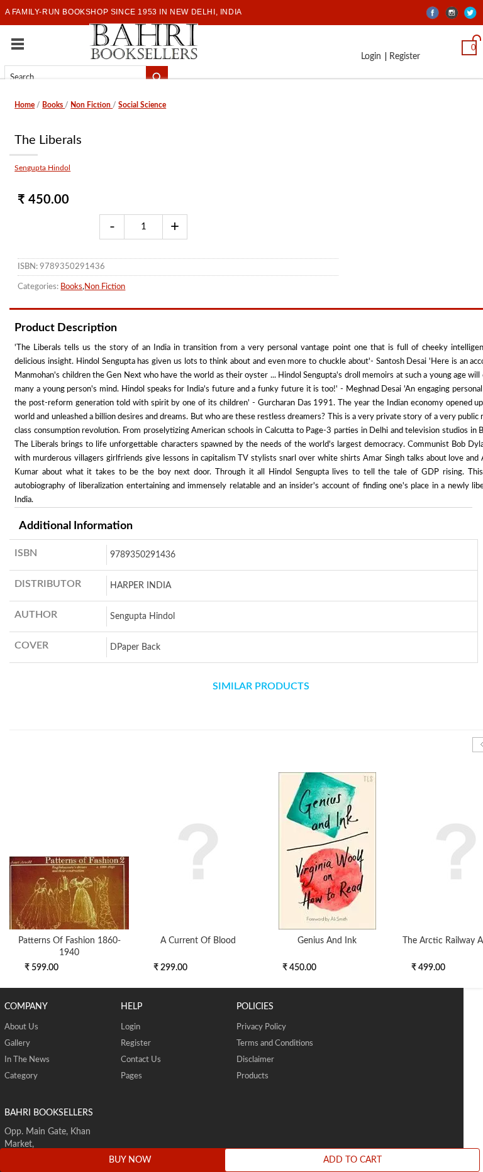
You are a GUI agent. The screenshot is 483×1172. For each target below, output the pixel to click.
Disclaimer (255, 1060)
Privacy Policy (261, 1027)
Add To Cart (352, 1160)
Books (53, 105)
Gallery (17, 1043)
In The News (27, 1060)
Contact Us (141, 1060)
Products (252, 1076)
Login (370, 57)
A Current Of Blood (198, 940)
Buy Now (130, 1160)
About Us (21, 1027)
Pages (131, 1076)
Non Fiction (91, 105)
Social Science (142, 105)
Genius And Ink (327, 940)
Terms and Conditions (274, 1043)
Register (400, 57)
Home (24, 105)
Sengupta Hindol (42, 168)
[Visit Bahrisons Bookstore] (143, 41)
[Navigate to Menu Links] (17, 44)
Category (21, 1076)
